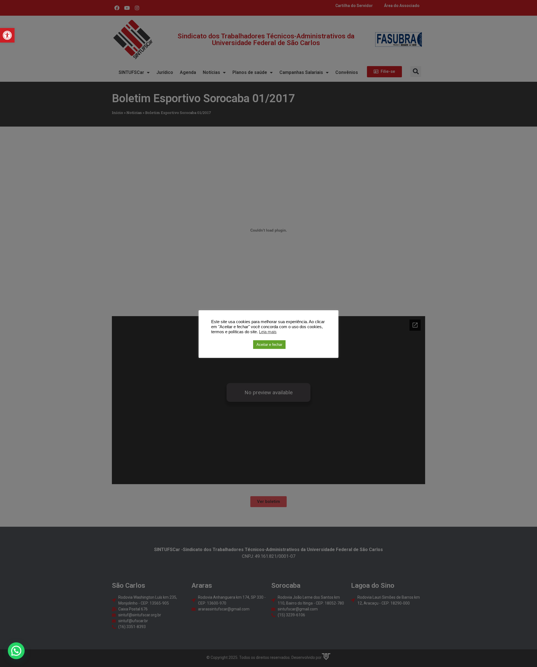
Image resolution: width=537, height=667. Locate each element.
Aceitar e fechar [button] (269, 344)
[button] (7, 35)
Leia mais (268, 332)
